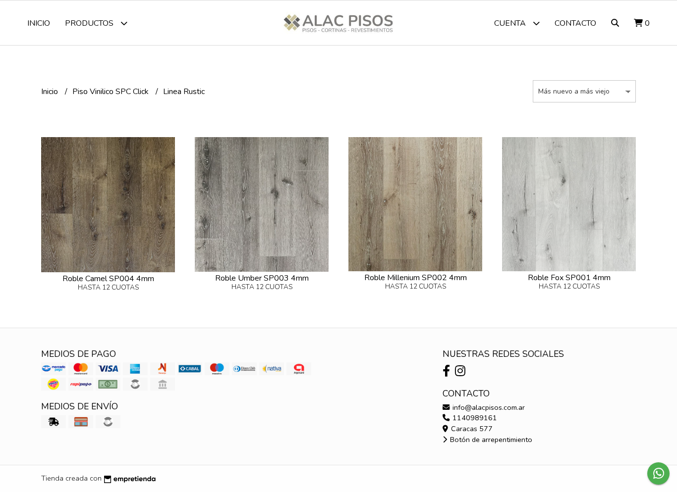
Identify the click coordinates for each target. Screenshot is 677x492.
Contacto (575, 23)
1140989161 (474, 418)
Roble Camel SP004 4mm (108, 278)
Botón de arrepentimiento (490, 439)
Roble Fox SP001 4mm (569, 277)
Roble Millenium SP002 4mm (415, 277)
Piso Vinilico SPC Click (111, 91)
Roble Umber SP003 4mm (262, 278)
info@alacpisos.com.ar (488, 407)
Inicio (38, 23)
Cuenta (511, 23)
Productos (90, 23)
